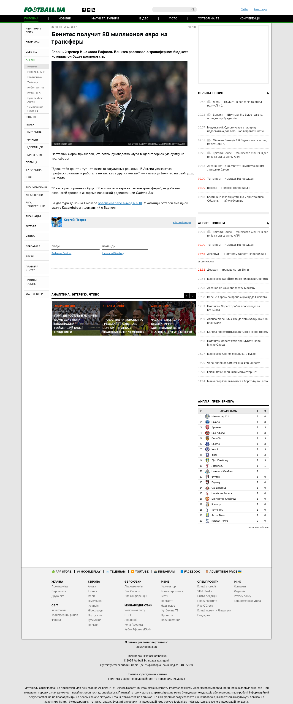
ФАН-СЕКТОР (34, 294)
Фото (173, 18)
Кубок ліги (34, 93)
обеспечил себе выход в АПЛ (120, 203)
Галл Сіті (216, 438)
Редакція (239, 591)
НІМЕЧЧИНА (33, 132)
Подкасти (167, 601)
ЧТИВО (30, 236)
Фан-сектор (168, 586)
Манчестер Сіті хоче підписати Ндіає (231, 353)
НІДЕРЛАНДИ (34, 147)
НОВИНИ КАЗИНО (31, 282)
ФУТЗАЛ (31, 226)
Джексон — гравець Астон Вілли (228, 269)
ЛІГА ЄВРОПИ (34, 195)
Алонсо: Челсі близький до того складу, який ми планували (237, 320)
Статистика (34, 77)
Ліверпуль (217, 465)
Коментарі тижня (172, 591)
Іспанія (92, 591)
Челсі (215, 449)
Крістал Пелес (220, 520)
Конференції (250, 18)
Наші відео (168, 605)
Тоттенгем (217, 509)
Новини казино (170, 620)
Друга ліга (58, 596)
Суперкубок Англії (35, 100)
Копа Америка (134, 624)
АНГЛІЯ (30, 60)
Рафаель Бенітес (61, 253)
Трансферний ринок (65, 615)
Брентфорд (218, 433)
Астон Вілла (218, 515)
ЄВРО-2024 (33, 246)
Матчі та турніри (105, 18)
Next (193, 296)
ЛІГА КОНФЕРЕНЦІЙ (35, 204)
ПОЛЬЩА (31, 162)
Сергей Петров (75, 220)
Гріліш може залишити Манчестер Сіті (232, 372)
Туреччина (94, 620)
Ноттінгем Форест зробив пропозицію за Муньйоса (233, 308)
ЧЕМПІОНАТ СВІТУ (33, 30)
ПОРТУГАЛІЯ (34, 155)
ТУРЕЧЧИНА (33, 170)
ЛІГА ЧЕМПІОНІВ (36, 187)
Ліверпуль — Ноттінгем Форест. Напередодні (236, 254)
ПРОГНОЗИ (33, 42)
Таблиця (32, 82)
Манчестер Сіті (220, 416)
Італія (91, 596)
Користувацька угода (247, 601)
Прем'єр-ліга (60, 586)
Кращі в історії (206, 586)
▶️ (140, 571)
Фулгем (216, 476)
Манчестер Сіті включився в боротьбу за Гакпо (237, 381)
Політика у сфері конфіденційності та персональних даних (146, 678)
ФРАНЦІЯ (32, 140)
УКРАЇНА (31, 52)
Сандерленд (219, 487)
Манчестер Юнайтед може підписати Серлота (237, 278)
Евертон (216, 444)
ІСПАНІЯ (31, 117)
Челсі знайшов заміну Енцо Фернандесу (233, 363)
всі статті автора (182, 222)
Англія (92, 586)
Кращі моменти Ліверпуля (214, 610)
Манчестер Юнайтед (224, 498)
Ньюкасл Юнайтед (113, 253)
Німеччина (95, 601)
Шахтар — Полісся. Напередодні (228, 187)
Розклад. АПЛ (36, 72)
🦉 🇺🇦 (223, 571)
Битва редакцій (207, 596)
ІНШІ (29, 177)
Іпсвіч (215, 454)
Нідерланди (95, 610)
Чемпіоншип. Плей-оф (35, 109)
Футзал (56, 619)
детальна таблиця (259, 527)
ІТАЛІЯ (30, 124)
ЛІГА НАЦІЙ (33, 216)
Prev (187, 296)
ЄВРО (128, 615)
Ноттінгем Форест (222, 493)
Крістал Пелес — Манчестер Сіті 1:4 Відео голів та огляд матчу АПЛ (237, 155)
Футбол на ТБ (209, 18)
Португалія (95, 615)
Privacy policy (242, 596)
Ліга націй (131, 619)
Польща (93, 625)
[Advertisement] (233, 54)
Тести (164, 596)
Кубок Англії (35, 87)
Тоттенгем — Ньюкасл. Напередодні (230, 178)
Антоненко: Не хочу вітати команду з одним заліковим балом (235, 167)
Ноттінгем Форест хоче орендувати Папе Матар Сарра (234, 342)
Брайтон (216, 422)
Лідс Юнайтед (220, 460)
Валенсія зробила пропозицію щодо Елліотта (237, 297)
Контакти (240, 586)
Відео (144, 18)
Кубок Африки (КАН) (138, 629)
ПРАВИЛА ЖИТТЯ (32, 268)
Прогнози (167, 615)
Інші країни (59, 610)
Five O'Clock (205, 605)
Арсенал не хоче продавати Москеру (231, 288)
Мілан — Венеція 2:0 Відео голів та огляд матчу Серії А (236, 142)
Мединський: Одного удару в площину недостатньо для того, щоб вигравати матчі (235, 129)
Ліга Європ (131, 591)
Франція (93, 605)
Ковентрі (216, 504)
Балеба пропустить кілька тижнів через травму (237, 331)
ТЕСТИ (30, 256)
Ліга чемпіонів (134, 586)
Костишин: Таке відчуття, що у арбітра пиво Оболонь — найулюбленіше (235, 198)
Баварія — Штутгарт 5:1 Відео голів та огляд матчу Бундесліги (235, 116)
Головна (31, 18)
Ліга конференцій (136, 596)
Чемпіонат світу (135, 610)
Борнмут (217, 482)
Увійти (244, 9)
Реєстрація (260, 9)
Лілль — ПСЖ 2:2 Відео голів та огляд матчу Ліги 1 (234, 103)
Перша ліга (59, 591)
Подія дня (203, 615)
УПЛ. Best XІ (205, 591)
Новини (65, 18)
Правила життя (207, 601)
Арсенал (216, 427)
